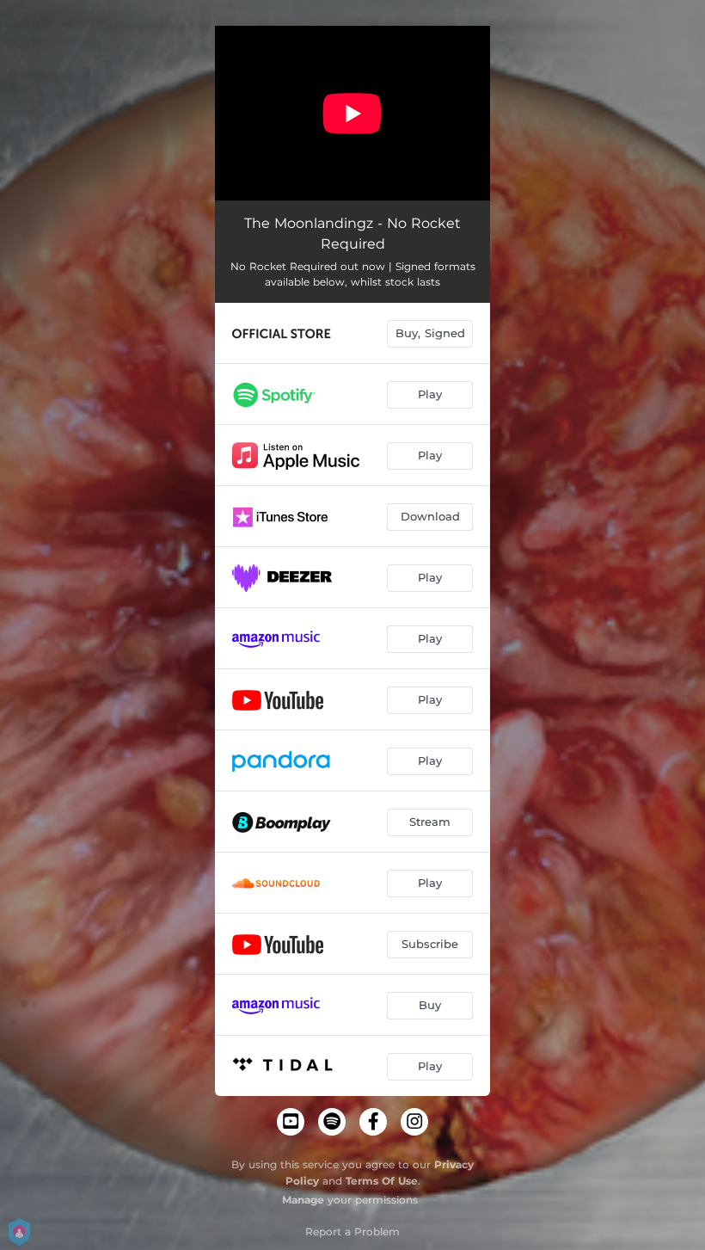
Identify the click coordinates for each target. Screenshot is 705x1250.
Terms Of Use (382, 1180)
